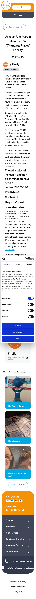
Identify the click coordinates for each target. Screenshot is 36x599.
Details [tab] (18, 264)
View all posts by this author (16, 358)
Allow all (18, 326)
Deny (18, 338)
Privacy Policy (18, 592)
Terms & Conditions (18, 587)
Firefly (15, 64)
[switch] (31, 304)
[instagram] (11, 511)
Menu (16, 15)
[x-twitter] (19, 511)
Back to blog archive (16, 27)
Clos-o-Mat (9, 250)
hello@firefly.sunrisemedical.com (21, 567)
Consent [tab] (7, 264)
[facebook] (7, 511)
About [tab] (29, 264)
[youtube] (15, 511)
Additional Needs (11, 69)
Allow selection (18, 332)
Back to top (18, 485)
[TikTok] (23, 511)
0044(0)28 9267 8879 (21, 561)
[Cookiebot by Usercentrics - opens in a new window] (25, 258)
